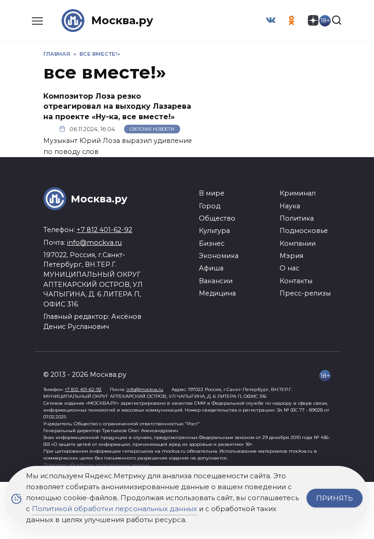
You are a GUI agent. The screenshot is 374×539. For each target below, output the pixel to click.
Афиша (211, 268)
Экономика (219, 256)
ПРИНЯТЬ (334, 498)
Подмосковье (304, 231)
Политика (297, 218)
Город (209, 206)
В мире (211, 193)
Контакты (296, 281)
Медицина (217, 293)
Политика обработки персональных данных (96, 465)
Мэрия (291, 256)
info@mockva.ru (94, 242)
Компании (298, 243)
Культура (214, 231)
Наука (290, 206)
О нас (289, 268)
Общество (217, 218)
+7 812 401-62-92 (104, 230)
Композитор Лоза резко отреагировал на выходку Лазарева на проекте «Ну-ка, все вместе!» (117, 106)
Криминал (298, 193)
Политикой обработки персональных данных (114, 508)
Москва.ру (122, 20)
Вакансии (216, 281)
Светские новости (152, 129)
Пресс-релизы (305, 293)
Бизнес (211, 243)
